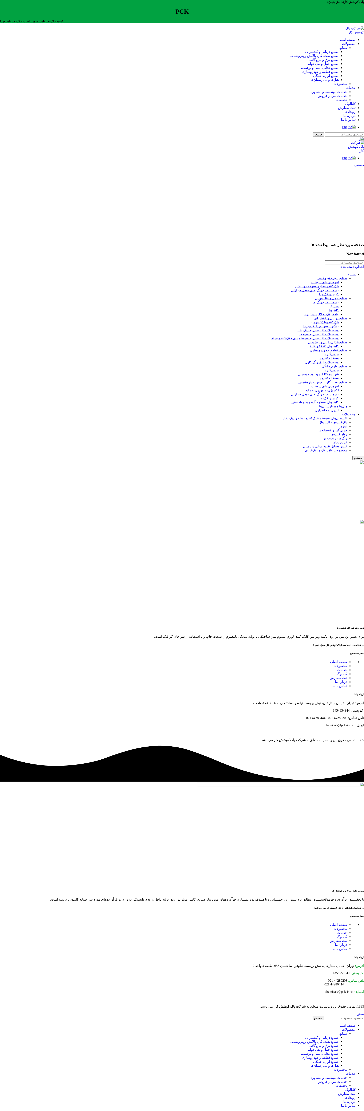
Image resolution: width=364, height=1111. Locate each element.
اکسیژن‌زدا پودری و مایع (322, 390)
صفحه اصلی (338, 662)
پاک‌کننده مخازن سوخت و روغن (317, 286)
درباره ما (341, 682)
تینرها (343, 426)
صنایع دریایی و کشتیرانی (322, 52)
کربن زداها (340, 442)
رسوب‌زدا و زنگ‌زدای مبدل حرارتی (315, 290)
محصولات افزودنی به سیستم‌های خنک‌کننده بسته (305, 338)
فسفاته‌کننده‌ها (329, 358)
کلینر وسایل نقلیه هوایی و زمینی (325, 446)
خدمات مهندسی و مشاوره (328, 92)
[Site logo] (351, 32)
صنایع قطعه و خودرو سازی (328, 350)
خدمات (342, 670)
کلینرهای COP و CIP (324, 346)
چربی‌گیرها (331, 354)
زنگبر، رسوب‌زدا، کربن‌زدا (321, 326)
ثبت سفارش (338, 678)
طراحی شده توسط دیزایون (345, 732)
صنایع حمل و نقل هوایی (322, 64)
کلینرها (334, 310)
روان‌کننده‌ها (339, 434)
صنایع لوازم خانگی (326, 76)
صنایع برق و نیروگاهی (324, 60)
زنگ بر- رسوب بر (335, 438)
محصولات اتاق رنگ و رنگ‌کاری (326, 450)
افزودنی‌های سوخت (325, 282)
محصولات (340, 84)
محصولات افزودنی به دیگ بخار (318, 330)
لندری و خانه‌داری (326, 410)
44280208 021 (337, 980)
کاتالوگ (342, 674)
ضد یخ (334, 306)
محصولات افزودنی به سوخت (319, 334)
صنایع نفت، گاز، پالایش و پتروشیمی (314, 56)
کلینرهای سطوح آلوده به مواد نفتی (315, 402)
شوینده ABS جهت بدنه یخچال (318, 374)
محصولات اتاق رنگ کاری (322, 362)
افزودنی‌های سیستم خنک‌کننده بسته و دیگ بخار (315, 418)
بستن (360, 1014)
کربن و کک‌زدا (329, 398)
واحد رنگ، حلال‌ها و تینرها (321, 314)
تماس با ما (340, 686)
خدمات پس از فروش (332, 96)
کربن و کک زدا (329, 294)
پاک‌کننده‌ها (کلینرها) (325, 322)
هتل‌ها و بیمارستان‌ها (325, 80)
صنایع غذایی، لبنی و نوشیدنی (319, 68)
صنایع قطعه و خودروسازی (320, 72)
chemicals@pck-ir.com (340, 991)
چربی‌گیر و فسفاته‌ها (333, 430)
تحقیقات (341, 100)
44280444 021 (334, 984)
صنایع (343, 48)
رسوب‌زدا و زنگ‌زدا (326, 302)
